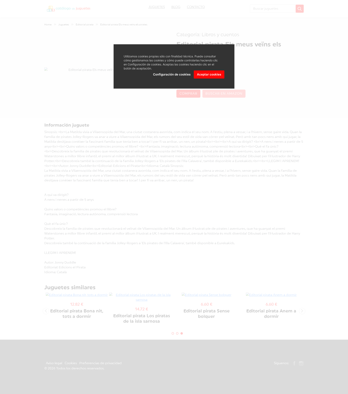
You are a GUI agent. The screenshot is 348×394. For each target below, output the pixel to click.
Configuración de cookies (172, 74)
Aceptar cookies (209, 74)
